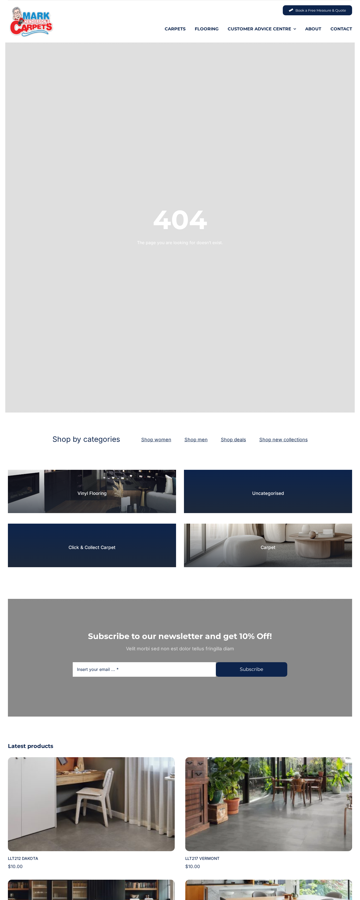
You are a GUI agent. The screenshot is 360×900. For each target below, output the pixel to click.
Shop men (196, 439)
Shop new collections (283, 439)
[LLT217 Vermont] (268, 760)
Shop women (156, 439)
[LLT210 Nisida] (91, 883)
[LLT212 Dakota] (91, 760)
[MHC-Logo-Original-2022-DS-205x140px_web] (31, 7)
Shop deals (233, 439)
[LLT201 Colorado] (268, 883)
